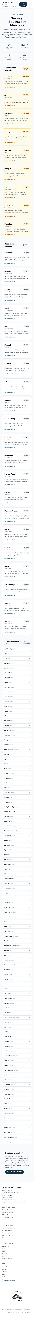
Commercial (5, 1238)
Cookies (10, 1312)
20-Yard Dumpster (7, 1212)
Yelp (19, 1202)
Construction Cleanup (8, 1228)
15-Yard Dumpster (7, 1210)
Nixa (3, 1248)
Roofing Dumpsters (8, 1225)
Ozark (4, 1251)
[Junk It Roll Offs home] (17, 1296)
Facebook (14, 1202)
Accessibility (16, 1312)
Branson (4, 1253)
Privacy (4, 1312)
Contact (4, 1269)
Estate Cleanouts (7, 1233)
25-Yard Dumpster (7, 1215)
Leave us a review (10, 1280)
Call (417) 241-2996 (15, 1172)
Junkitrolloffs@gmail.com (8, 1199)
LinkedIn (23, 1202)
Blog (3, 1274)
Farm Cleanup (6, 1235)
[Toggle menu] (30, 4)
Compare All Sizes (7, 1217)
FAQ (3, 1276)
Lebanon (4, 1256)
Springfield (5, 1246)
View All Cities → (7, 1258)
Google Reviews (6, 1202)
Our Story (5, 1266)
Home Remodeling (7, 1230)
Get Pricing (27, 1312)
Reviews (4, 1271)
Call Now (23, 4)
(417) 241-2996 (7, 1195)
